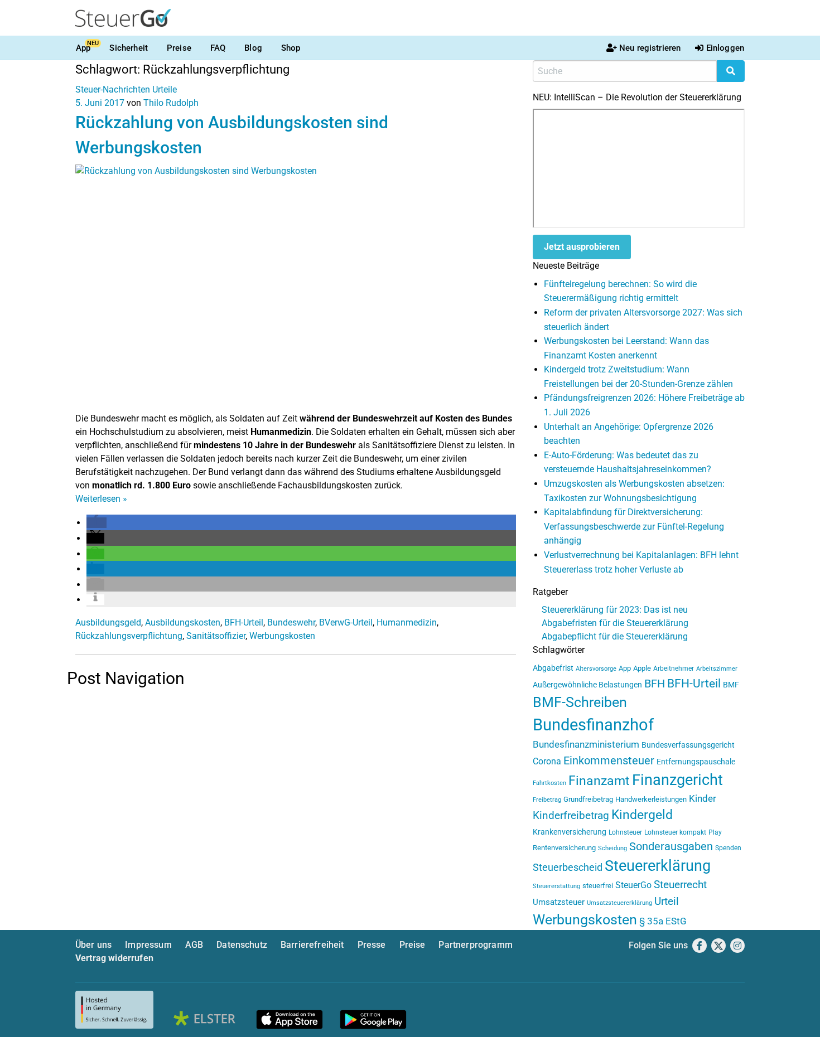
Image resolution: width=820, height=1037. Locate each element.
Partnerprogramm (475, 944)
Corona (547, 761)
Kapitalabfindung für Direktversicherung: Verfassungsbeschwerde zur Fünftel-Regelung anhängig (634, 526)
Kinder (702, 798)
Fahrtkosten (549, 783)
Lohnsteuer (625, 832)
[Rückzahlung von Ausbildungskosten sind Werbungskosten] (295, 287)
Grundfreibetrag (588, 799)
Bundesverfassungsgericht (688, 745)
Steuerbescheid (567, 867)
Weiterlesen (101, 498)
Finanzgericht (677, 780)
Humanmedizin (407, 622)
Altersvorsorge (596, 668)
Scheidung (612, 848)
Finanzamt (599, 780)
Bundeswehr (291, 622)
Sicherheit (128, 48)
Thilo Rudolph (171, 103)
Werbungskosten (282, 636)
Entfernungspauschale (696, 761)
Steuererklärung (658, 866)
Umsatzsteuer (559, 902)
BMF (731, 684)
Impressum (148, 944)
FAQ (217, 48)
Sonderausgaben (671, 846)
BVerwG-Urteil (346, 622)
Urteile (164, 89)
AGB (194, 944)
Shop (291, 48)
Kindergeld (642, 814)
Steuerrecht (680, 885)
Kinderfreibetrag (571, 816)
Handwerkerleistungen (651, 799)
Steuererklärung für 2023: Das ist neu (615, 609)
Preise (179, 48)
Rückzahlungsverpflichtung (128, 636)
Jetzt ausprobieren (582, 246)
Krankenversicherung (569, 832)
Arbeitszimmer (716, 668)
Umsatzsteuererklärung (619, 903)
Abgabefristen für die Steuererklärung (615, 623)
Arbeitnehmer (673, 668)
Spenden (728, 848)
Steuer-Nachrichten (112, 89)
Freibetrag (547, 799)
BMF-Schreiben (580, 702)
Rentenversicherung (564, 848)
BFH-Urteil (243, 622)
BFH (654, 683)
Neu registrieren (650, 48)
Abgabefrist (553, 667)
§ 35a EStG (663, 921)
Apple (642, 668)
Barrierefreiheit (312, 944)
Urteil (666, 901)
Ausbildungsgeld (108, 622)
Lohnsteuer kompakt (675, 832)
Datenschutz (241, 944)
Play (715, 832)
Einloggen (725, 48)
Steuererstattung (556, 886)
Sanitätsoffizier (215, 636)
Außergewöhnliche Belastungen (587, 685)
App (83, 48)
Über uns (93, 944)
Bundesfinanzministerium (586, 744)
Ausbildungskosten (182, 622)
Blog (253, 48)
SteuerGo (633, 885)
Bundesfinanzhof (593, 724)
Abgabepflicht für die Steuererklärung (615, 636)
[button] (96, 522)
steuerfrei (597, 885)
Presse (372, 944)
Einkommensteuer (608, 760)
